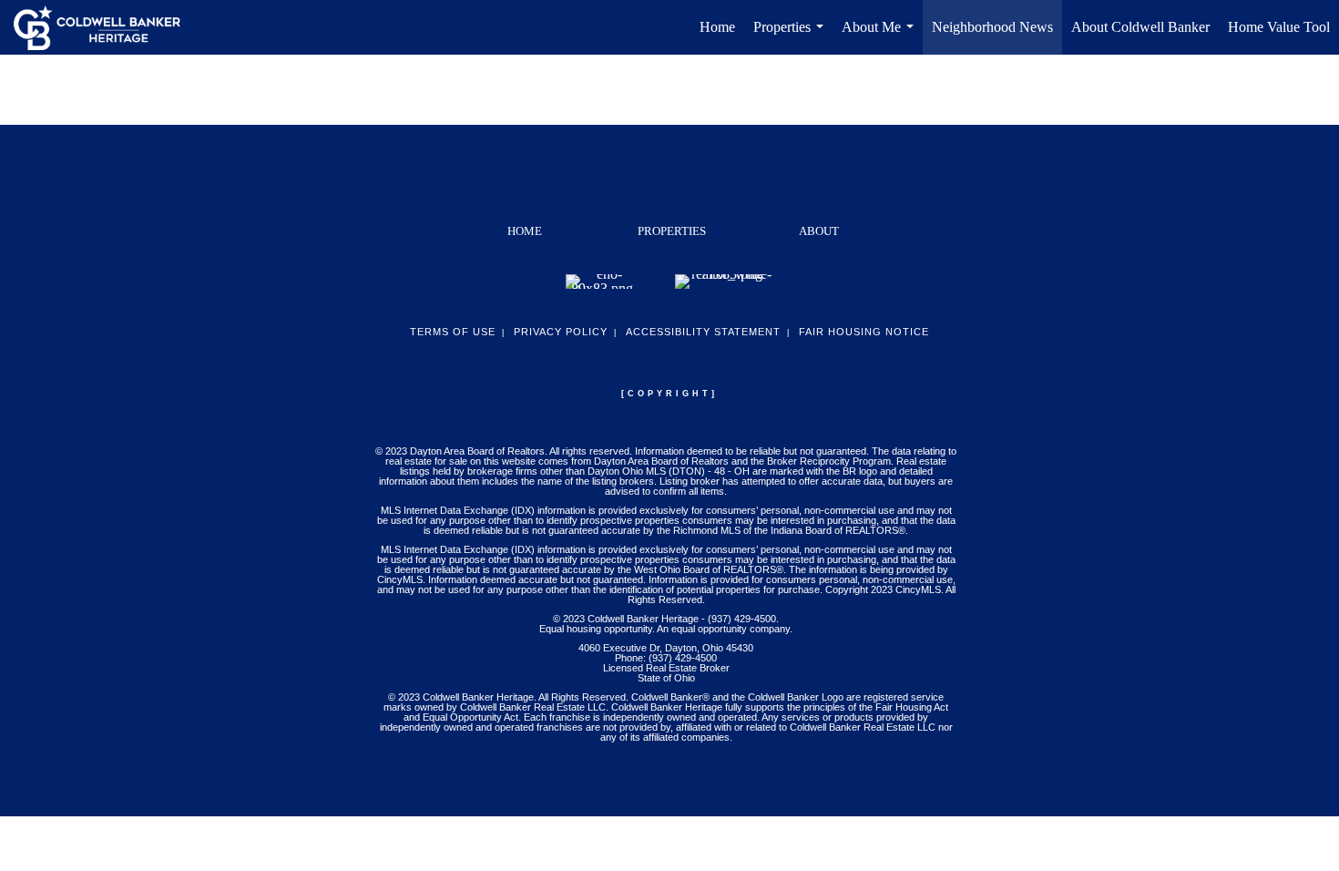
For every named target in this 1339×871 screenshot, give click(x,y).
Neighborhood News (992, 27)
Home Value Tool (1279, 27)
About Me (881, 37)
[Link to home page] (106, 27)
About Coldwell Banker (1140, 27)
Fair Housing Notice (864, 331)
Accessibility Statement (703, 331)
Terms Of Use (453, 331)
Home (717, 27)
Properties (792, 37)
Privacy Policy (561, 331)
